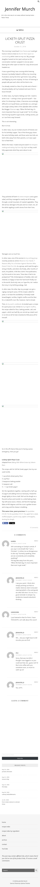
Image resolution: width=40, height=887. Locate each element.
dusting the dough (8, 519)
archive (4, 840)
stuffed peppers (7, 517)
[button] (39, 2)
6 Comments (34, 527)
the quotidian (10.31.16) (18, 514)
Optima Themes (25, 883)
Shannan (13, 109)
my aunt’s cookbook (14, 304)
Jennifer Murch (20, 9)
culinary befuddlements (9, 794)
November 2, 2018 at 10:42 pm (24, 684)
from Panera (24, 51)
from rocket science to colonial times (11, 803)
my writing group (31, 258)
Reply (36, 541)
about (4, 835)
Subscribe (20, 758)
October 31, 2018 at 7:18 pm (18, 543)
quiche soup (17, 517)
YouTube (5, 849)
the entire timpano (23, 197)
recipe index (6, 827)
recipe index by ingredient (10, 831)
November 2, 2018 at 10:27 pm (24, 655)
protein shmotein (7, 771)
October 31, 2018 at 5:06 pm (23, 634)
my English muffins (29, 307)
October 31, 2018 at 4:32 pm (18, 614)
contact (4, 844)
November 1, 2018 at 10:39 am (24, 580)
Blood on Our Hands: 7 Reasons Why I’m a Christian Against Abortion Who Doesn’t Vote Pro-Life (19, 263)
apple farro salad (32, 514)
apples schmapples (28, 517)
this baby (4, 787)
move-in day (5, 779)
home (4, 822)
